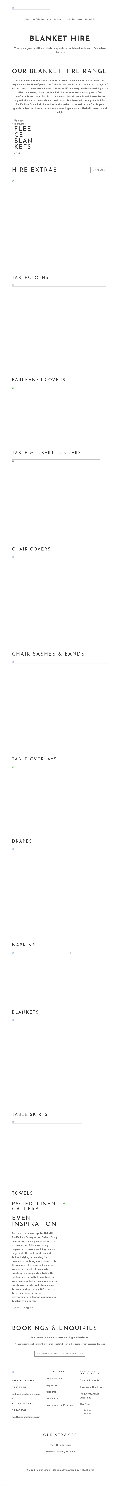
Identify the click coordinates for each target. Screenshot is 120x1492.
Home (27, 19)
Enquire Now (47, 1354)
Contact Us (90, 19)
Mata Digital (87, 1470)
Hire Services (72, 1354)
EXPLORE (99, 170)
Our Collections (39, 19)
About (80, 19)
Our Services (55, 19)
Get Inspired (24, 1308)
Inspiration (70, 19)
